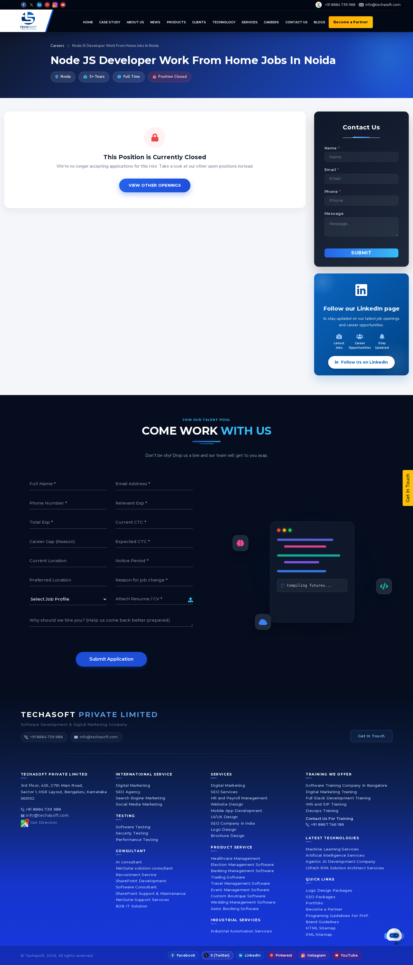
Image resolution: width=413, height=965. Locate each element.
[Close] (357, 400)
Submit (273, 547)
